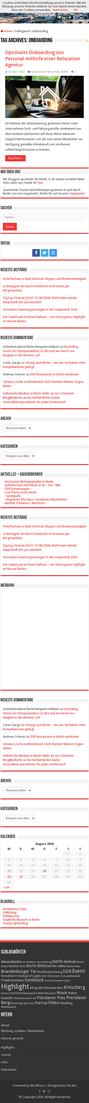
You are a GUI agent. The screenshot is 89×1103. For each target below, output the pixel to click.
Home (7, 31)
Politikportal (11, 916)
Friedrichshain (12, 980)
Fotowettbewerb (71, 976)
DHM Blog (10, 912)
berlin (58, 961)
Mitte (41, 993)
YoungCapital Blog (15, 923)
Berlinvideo (73, 966)
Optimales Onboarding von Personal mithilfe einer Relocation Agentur (42, 59)
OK (76, 10)
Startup (41, 1003)
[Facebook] (36, 253)
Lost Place (15, 993)
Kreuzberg (74, 987)
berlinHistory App (15, 909)
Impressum (9, 1069)
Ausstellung (44, 962)
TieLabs (71, 1085)
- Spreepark (11, 496)
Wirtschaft (53, 71)
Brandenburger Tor (19, 971)
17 (9, 871)
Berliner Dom (17, 966)
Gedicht (49, 980)
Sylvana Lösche (13, 381)
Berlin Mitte (36, 966)
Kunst (4, 993)
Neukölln (7, 998)
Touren (6, 1055)
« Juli (6, 887)
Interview (50, 988)
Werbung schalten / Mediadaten (22, 1031)
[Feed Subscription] (87, 41)
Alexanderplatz (11, 962)
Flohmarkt (54, 976)
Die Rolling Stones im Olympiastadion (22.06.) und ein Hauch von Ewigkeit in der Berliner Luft (40, 351)
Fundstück (34, 980)
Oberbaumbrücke (25, 998)
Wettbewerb (8, 1007)
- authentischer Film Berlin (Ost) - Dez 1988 (31, 485)
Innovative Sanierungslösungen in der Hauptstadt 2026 (40, 309)
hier (40, 182)
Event (78, 971)
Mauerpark (30, 993)
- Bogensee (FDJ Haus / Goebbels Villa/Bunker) (35, 499)
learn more (60, 10)
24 (9, 876)
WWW (64, 71)
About (5, 1025)
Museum (50, 993)
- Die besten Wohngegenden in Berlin (28, 481)
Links (4, 1062)
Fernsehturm (9, 976)
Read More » (15, 158)
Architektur (30, 962)
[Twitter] (44, 253)
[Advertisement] (44, 635)
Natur (72, 993)
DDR (67, 971)
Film (44, 976)
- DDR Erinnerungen (16, 488)
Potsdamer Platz (51, 998)
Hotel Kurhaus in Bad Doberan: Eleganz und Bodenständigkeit (44, 279)
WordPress (37, 1085)
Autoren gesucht (12, 1038)
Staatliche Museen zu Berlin (21, 919)
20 (44, 871)
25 (21, 876)
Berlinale (70, 962)
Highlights (7, 1047)
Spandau (28, 1003)
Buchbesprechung (49, 972)
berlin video (56, 966)
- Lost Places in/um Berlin (20, 492)
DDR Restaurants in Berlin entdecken (54, 374)
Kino (60, 988)
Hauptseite (77, 193)
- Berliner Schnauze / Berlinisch (24, 503)
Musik (62, 993)
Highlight (15, 986)
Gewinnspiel (62, 980)
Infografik (36, 988)
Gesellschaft (38, 71)
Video (53, 1002)
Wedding (66, 1003)
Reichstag (17, 1003)
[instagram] (53, 253)
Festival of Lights (29, 976)
